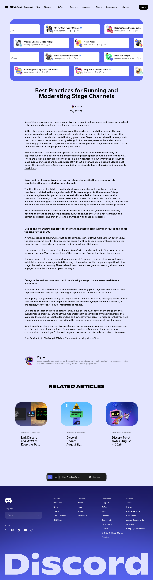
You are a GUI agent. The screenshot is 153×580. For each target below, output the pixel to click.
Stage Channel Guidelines (50, 165)
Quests (105, 529)
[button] (49, 7)
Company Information (135, 529)
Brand (80, 511)
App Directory (59, 516)
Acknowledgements (135, 520)
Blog (104, 511)
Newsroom (82, 516)
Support (105, 503)
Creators (105, 516)
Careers (126, 7)
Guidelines (131, 516)
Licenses (130, 524)
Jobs (80, 507)
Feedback (106, 537)
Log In (143, 7)
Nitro (39, 7)
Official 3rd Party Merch (112, 533)
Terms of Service (99, 165)
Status (56, 511)
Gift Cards (57, 520)
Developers (107, 524)
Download (28, 7)
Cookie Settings (133, 511)
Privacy (129, 507)
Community (107, 520)
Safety (104, 507)
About (80, 503)
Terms (128, 503)
